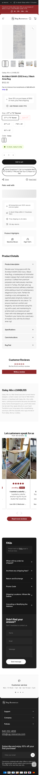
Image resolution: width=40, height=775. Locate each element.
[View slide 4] (23, 692)
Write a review (19, 372)
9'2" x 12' (7, 130)
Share (7, 179)
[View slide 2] (18, 692)
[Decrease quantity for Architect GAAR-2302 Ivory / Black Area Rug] (4, 155)
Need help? (32, 179)
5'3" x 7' (25, 118)
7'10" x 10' (19, 124)
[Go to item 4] (29, 64)
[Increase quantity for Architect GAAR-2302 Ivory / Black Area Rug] (13, 155)
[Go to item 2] (21, 64)
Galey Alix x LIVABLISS (10, 73)
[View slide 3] (20, 692)
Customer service (19, 685)
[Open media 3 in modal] (33, 28)
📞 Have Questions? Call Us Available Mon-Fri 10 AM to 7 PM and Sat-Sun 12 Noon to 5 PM (19, 171)
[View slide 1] (15, 692)
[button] (17, 513)
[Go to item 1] (13, 64)
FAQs (21, 548)
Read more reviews (19, 519)
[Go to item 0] (5, 64)
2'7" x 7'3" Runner (10, 118)
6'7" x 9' (7, 124)
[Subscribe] (33, 755)
